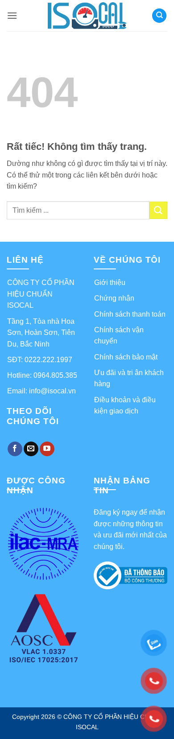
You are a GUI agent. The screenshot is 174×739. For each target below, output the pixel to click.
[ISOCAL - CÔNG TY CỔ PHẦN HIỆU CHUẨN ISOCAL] (87, 15)
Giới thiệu (109, 282)
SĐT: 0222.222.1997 (39, 359)
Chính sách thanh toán (130, 314)
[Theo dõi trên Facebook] (15, 449)
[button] (12, 15)
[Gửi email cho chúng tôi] (31, 449)
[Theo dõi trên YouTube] (47, 449)
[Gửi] (158, 210)
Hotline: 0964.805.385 (42, 375)
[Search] (159, 15)
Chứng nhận (114, 298)
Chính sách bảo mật (125, 357)
